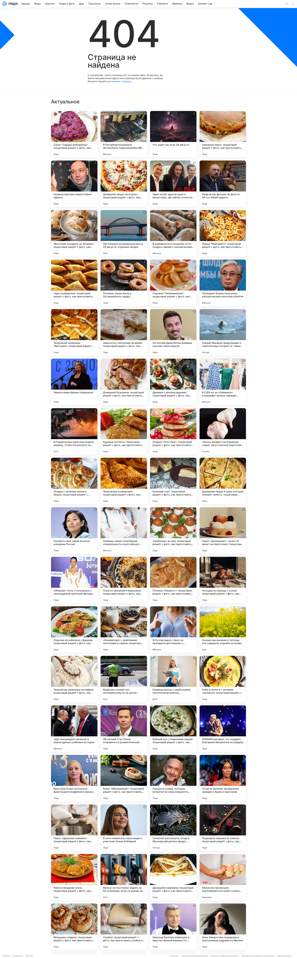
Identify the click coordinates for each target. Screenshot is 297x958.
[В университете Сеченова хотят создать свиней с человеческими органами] (173, 233)
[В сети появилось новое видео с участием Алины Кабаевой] (124, 827)
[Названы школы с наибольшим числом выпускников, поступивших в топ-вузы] (173, 679)
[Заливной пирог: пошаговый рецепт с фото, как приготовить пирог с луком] (223, 134)
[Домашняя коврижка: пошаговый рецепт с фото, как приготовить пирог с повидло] (173, 877)
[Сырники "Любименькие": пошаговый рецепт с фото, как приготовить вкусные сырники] (173, 283)
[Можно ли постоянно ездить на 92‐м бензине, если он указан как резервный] (124, 877)
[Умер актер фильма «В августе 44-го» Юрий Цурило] (223, 184)
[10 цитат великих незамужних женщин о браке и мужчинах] (223, 778)
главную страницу (121, 81)
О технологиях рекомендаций (194, 956)
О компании (17, 956)
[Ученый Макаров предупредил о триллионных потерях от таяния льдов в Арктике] (223, 332)
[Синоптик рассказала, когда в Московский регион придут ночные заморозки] (173, 827)
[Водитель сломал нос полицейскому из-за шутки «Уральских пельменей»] (124, 679)
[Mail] (4, 3)
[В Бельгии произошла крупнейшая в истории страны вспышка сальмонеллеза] (223, 877)
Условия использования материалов (258, 956)
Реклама (29, 956)
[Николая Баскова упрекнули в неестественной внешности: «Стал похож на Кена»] (173, 927)
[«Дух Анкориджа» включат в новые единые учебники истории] (74, 728)
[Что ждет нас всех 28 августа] (173, 134)
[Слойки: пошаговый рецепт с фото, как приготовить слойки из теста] (124, 927)
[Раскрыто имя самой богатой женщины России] (74, 530)
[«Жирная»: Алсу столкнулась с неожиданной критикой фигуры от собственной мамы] (74, 580)
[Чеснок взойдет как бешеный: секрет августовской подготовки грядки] (223, 431)
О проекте (174, 956)
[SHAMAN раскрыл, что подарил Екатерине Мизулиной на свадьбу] (223, 728)
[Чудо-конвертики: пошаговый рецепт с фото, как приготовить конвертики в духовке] (74, 283)
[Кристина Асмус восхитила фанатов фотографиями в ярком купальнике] (74, 778)
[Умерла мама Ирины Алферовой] (74, 382)
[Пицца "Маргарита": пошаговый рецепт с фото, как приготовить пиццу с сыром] (223, 233)
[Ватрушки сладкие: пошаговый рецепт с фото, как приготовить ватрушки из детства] (74, 927)
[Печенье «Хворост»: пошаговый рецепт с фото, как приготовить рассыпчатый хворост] (173, 580)
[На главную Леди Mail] (12, 3)
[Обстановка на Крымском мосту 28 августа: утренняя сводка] (124, 233)
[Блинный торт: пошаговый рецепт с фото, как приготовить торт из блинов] (173, 481)
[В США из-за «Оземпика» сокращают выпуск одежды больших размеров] (223, 382)
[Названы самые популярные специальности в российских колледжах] (124, 530)
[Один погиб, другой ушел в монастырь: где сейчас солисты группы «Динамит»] (173, 184)
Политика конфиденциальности (225, 956)
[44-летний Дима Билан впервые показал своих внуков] (173, 332)
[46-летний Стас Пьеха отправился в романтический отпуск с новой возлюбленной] (124, 728)
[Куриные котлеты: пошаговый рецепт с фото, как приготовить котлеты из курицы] (124, 431)
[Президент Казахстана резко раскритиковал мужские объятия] (223, 283)
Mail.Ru (6, 956)
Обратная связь (284, 956)
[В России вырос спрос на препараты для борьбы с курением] (173, 629)
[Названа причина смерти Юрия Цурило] (74, 184)
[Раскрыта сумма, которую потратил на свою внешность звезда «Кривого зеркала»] (173, 778)
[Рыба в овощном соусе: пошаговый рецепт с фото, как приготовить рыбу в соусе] (74, 877)
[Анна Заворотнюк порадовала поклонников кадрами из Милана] (223, 927)
